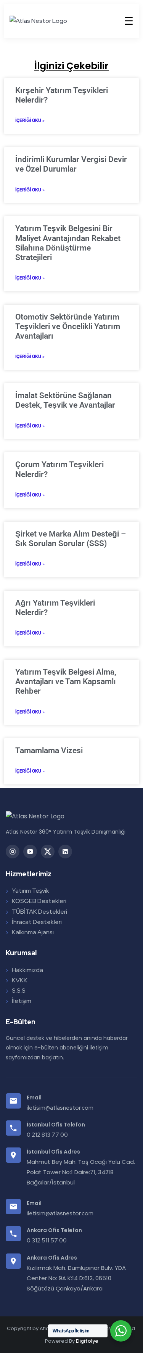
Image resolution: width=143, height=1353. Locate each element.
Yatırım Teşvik (30, 891)
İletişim (21, 1001)
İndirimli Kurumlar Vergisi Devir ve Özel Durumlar (71, 164)
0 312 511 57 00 (47, 1240)
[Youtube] (30, 851)
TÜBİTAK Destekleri (39, 912)
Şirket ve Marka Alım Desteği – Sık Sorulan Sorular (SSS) (70, 538)
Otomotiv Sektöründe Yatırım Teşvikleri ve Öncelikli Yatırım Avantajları (67, 326)
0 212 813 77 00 (47, 1135)
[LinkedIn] (65, 851)
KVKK (19, 980)
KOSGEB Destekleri (39, 901)
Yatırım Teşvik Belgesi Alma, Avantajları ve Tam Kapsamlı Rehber (65, 681)
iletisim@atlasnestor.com (60, 1108)
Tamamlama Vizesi (49, 750)
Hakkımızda (27, 970)
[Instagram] (12, 851)
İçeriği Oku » (30, 120)
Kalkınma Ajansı (33, 932)
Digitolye (87, 1341)
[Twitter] (48, 851)
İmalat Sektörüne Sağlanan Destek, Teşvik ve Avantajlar (65, 400)
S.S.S (19, 991)
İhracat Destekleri (37, 922)
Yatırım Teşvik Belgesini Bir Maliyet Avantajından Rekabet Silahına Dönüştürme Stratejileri (68, 243)
